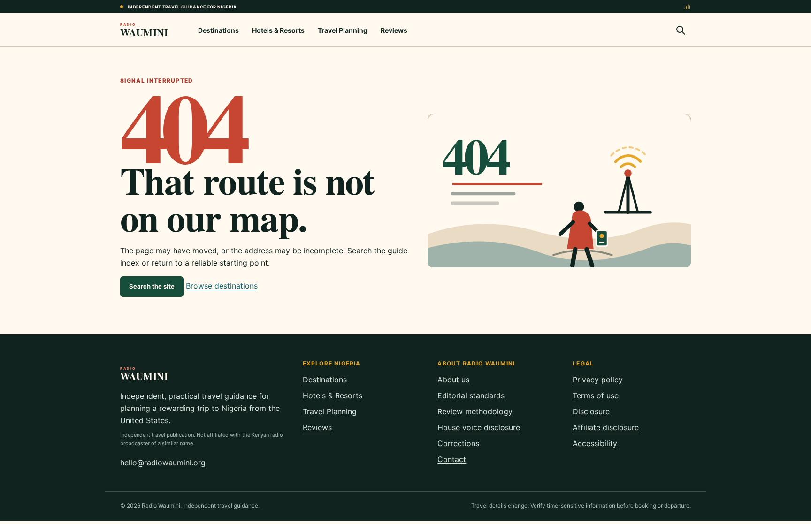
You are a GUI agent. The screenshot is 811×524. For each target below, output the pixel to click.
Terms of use (596, 395)
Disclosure (591, 411)
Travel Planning (342, 30)
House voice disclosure (478, 427)
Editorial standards (471, 395)
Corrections (458, 443)
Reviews (394, 30)
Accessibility (595, 443)
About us (453, 379)
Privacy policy (598, 379)
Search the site (152, 286)
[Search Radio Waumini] (680, 30)
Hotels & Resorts (278, 30)
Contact (451, 459)
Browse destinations (222, 285)
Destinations (218, 30)
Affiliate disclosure (606, 427)
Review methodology (475, 411)
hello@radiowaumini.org (163, 462)
